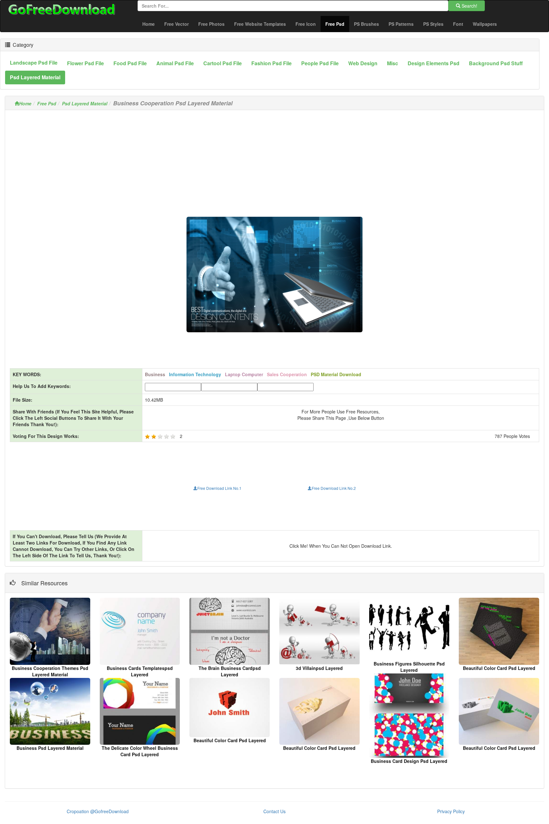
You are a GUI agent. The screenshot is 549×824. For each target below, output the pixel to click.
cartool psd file (222, 63)
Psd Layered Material (84, 103)
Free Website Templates (260, 24)
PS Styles (433, 24)
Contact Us (274, 811)
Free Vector (176, 24)
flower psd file (85, 63)
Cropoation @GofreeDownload (98, 811)
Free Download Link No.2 (334, 488)
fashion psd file (271, 63)
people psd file (320, 63)
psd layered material (35, 77)
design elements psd (433, 63)
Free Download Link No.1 (219, 488)
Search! (468, 6)
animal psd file (175, 63)
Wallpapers (485, 24)
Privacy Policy (451, 811)
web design (362, 63)
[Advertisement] (274, 159)
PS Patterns (401, 24)
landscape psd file (34, 62)
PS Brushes (366, 24)
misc (392, 63)
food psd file (130, 63)
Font (458, 24)
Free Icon (305, 24)
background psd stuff (496, 63)
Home (148, 24)
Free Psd (337, 23)
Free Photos (211, 24)
